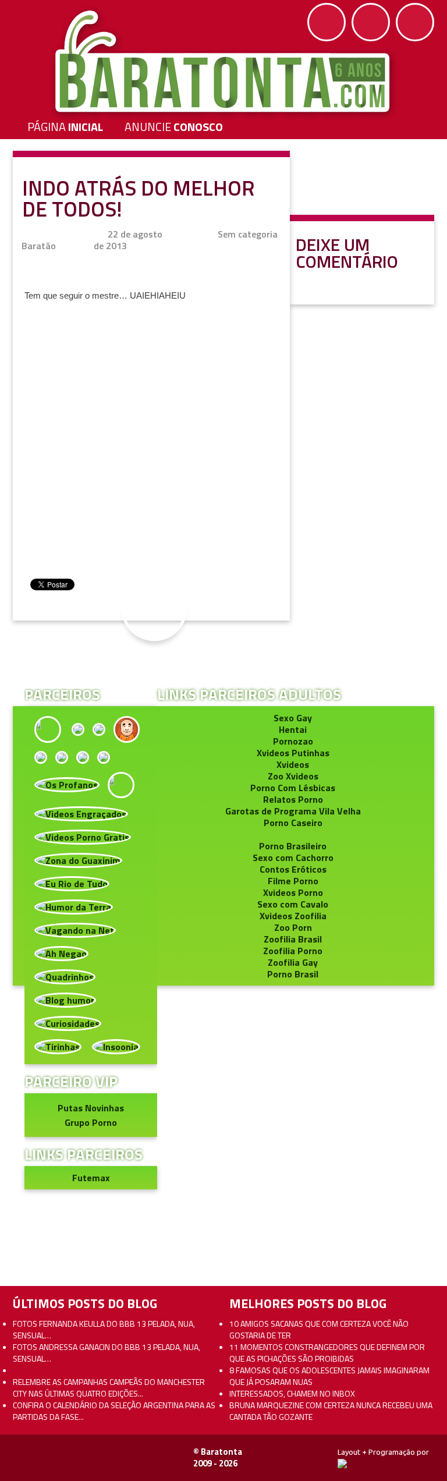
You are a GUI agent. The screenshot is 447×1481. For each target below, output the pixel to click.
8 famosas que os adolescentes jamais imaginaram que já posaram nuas (329, 1376)
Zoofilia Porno (292, 951)
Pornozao (293, 741)
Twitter (371, 22)
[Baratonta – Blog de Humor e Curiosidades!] (223, 62)
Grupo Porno (91, 1122)
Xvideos (292, 764)
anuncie (174, 127)
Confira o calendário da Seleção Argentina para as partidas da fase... (114, 1411)
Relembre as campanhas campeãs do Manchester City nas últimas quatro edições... (109, 1387)
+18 (415, 22)
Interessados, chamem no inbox (292, 1393)
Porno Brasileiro (293, 846)
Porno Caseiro (293, 823)
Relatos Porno (293, 799)
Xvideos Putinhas (293, 753)
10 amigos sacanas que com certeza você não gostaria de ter (319, 1329)
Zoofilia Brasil (293, 939)
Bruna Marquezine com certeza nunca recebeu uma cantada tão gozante (330, 1411)
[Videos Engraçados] (81, 813)
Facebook (326, 22)
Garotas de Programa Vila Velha (293, 811)
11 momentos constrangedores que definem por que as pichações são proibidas (327, 1353)
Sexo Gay (293, 718)
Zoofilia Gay (293, 962)
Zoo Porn (293, 927)
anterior (411, 677)
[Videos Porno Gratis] (82, 836)
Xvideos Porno (293, 892)
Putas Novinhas (91, 1108)
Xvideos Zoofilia (293, 916)
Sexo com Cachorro (293, 857)
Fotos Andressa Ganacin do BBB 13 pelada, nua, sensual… (106, 1353)
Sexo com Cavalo (292, 904)
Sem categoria (248, 234)
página (65, 127)
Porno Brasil (292, 974)
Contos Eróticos (293, 869)
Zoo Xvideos (293, 776)
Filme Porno (293, 881)
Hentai (293, 729)
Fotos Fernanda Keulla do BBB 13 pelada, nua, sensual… (104, 1329)
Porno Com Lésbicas (292, 788)
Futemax (91, 1178)
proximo (36, 677)
